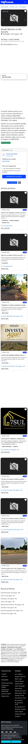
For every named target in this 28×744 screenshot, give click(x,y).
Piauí (24, 698)
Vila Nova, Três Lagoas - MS (8, 613)
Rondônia (17, 709)
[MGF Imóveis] (7, 2)
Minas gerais (18, 693)
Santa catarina (19, 711)
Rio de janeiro (19, 700)
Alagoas (20, 674)
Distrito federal (19, 681)
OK (11, 741)
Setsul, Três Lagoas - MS (7, 601)
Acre (16, 674)
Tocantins (17, 716)
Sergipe (17, 714)
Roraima (23, 709)
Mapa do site (5, 696)
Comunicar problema (13, 661)
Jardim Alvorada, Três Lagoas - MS (10, 593)
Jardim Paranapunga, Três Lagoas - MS (12, 610)
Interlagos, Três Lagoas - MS (12, 34)
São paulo (22, 714)
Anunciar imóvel (6, 694)
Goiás (16, 686)
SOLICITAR (6, 161)
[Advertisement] (14, 59)
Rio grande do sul (20, 707)
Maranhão (22, 686)
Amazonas (22, 676)
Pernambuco (18, 698)
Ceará (20, 679)
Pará (24, 693)
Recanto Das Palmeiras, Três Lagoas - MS (12, 604)
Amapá (17, 676)
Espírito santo (19, 683)
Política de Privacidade (10, 735)
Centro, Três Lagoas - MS (8, 596)
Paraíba (17, 695)
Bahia (16, 679)
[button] (3, 19)
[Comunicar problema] (19, 182)
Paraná (22, 695)
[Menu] (25, 2)
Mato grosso (18, 688)
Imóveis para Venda (7, 683)
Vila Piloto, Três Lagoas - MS (9, 607)
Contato (3, 674)
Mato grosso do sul (20, 691)
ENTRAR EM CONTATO (14, 177)
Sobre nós (4, 676)
